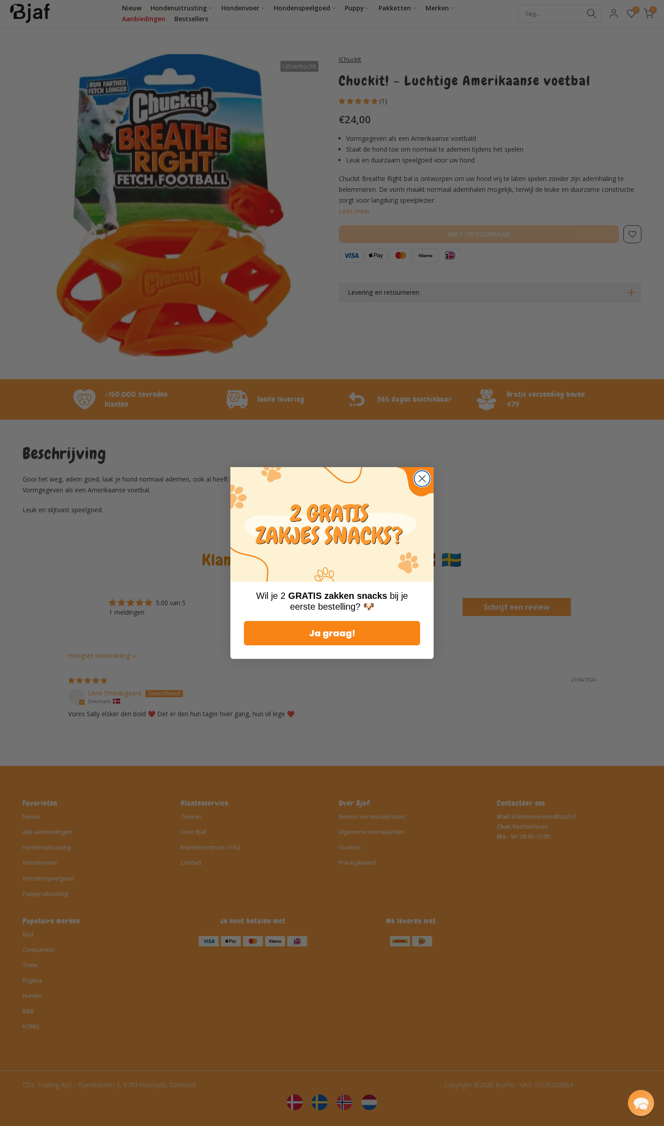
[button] (641, 1103)
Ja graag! (332, 633)
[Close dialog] (422, 479)
